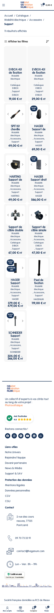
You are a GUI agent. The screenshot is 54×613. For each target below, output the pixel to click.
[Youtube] (27, 435)
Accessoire (35, 19)
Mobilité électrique (15, 19)
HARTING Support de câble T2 (15, 180)
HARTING (15, 196)
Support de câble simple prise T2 (38, 230)
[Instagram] (14, 435)
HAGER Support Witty (15, 283)
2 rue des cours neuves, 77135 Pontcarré (25, 521)
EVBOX (15, 95)
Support (16, 91)
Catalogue (22, 15)
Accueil (8, 15)
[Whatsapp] (40, 435)
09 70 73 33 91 (23, 538)
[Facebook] (7, 435)
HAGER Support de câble (39, 129)
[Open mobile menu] (3, 5)
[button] (19, 418)
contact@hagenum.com (30, 551)
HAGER (38, 145)
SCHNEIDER (15, 352)
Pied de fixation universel (38, 283)
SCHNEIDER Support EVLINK (15, 336)
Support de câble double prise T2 (15, 230)
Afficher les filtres (18, 41)
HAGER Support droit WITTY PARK (39, 180)
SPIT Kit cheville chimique (15, 129)
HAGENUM (39, 299)
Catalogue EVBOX (15, 86)
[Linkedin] (34, 435)
